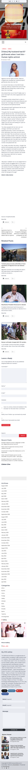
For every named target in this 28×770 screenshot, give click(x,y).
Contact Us (14, 730)
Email (3, 393)
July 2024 (3, 550)
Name (3, 386)
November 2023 (5, 571)
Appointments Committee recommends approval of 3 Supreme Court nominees (16, 754)
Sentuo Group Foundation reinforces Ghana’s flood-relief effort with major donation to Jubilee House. (17, 747)
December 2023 (5, 569)
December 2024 (5, 537)
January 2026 (4, 504)
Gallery (3, 598)
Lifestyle (3, 601)
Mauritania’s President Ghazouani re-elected (13, 304)
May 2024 (3, 556)
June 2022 (4, 576)
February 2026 (5, 501)
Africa (4, 48)
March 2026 (4, 499)
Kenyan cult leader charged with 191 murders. (13, 342)
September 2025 (5, 514)
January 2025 (4, 535)
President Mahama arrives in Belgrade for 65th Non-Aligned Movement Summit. (13, 443)
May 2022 (3, 579)
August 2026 (4, 486)
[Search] (25, 42)
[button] (25, 623)
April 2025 (3, 527)
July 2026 (3, 488)
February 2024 (5, 563)
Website (3, 400)
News (9, 48)
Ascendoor (16, 765)
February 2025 (4, 532)
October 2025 (4, 511)
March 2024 (4, 561)
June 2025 (4, 522)
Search (3, 433)
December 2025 (5, 506)
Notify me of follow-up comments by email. (13, 414)
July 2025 (3, 519)
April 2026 (3, 496)
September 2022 (5, 574)
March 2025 (4, 530)
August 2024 (4, 548)
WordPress (6, 766)
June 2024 (4, 553)
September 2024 (5, 545)
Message (5, 711)
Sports (3, 611)
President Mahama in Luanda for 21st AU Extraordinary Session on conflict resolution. (12, 459)
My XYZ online (14, 24)
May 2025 (3, 524)
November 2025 (5, 509)
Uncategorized (5, 616)
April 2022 (3, 582)
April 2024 (3, 558)
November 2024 (5, 540)
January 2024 (4, 566)
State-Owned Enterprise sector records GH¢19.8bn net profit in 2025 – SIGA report (11, 455)
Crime (3, 593)
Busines (3, 590)
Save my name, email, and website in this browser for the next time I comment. (15, 408)
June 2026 (4, 491)
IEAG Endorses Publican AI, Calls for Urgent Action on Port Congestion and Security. (18, 738)
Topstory (3, 614)
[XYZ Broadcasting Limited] (4, 646)
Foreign (3, 596)
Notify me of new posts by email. (10, 420)
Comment (4, 366)
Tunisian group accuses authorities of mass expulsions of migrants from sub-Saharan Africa (13, 265)
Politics (3, 606)
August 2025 (4, 517)
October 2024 (4, 543)
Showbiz (3, 609)
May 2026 (3, 493)
